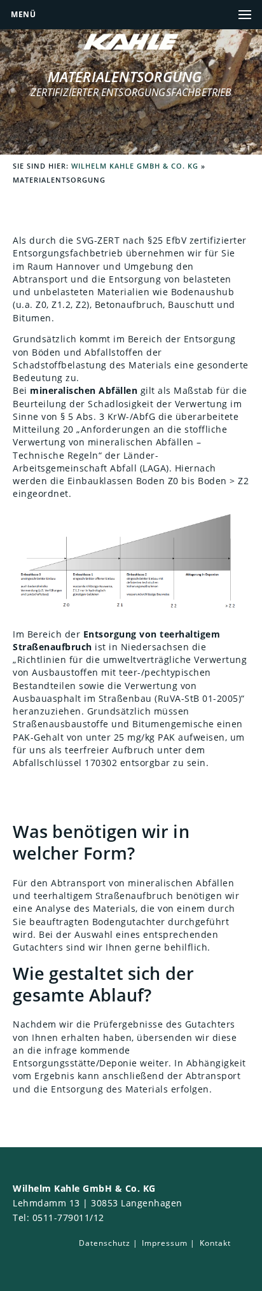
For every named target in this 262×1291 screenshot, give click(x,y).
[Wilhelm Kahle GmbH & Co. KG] (131, 46)
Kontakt (215, 1243)
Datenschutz (104, 1243)
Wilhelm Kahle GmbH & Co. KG (134, 166)
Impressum (165, 1243)
